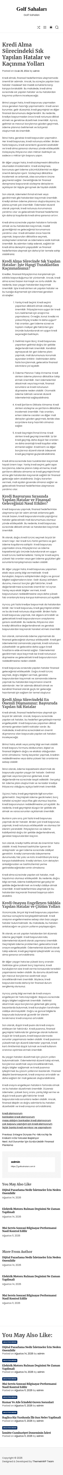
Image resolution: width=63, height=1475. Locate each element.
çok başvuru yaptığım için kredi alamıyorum (27, 1124)
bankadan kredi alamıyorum (18, 1117)
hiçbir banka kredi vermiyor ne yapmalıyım (26, 1127)
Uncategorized (10, 1342)
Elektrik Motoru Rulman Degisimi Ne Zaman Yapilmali (31, 1210)
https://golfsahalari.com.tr (23, 1166)
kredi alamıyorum (12, 1113)
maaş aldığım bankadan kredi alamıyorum (26, 1120)
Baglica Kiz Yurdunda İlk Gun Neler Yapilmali (31, 1417)
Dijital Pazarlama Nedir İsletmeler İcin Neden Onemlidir (31, 1191)
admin (36, 70)
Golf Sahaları (31, 9)
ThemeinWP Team (43, 1461)
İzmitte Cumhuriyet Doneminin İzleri (26, 1432)
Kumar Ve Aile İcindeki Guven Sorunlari (28, 1402)
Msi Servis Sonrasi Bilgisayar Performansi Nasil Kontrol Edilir (29, 1229)
